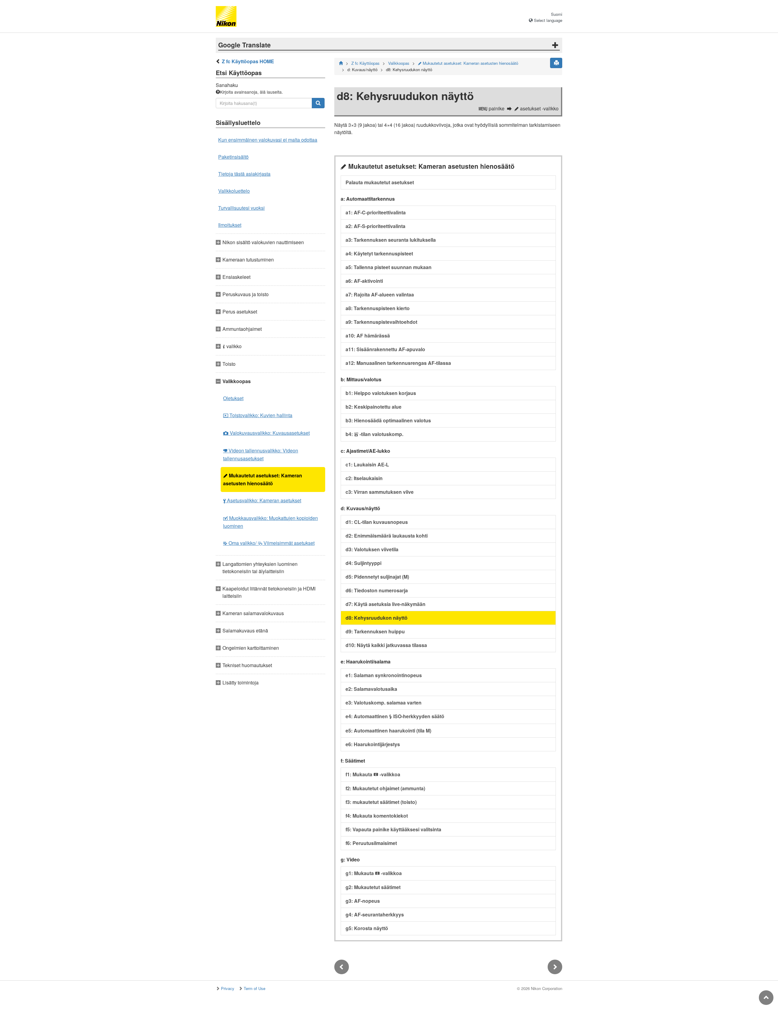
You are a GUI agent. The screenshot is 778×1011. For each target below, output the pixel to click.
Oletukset (233, 398)
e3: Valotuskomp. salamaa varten (384, 702)
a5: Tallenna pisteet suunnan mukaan (389, 267)
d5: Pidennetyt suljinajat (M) (377, 576)
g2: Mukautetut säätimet (373, 887)
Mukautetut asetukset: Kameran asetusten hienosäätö (262, 479)
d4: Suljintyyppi (363, 562)
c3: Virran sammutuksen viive (380, 491)
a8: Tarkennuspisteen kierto (378, 308)
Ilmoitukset (229, 224)
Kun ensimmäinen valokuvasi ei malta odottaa (267, 139)
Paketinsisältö (233, 156)
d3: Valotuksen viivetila (372, 549)
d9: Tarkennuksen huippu (375, 631)
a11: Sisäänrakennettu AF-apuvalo (385, 349)
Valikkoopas (398, 63)
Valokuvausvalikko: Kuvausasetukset (266, 432)
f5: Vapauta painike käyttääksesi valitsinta (393, 829)
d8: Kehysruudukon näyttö (377, 617)
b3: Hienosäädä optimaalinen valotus (388, 420)
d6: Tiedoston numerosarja (377, 590)
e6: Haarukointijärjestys (373, 744)
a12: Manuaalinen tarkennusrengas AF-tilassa (398, 362)
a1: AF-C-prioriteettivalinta (376, 212)
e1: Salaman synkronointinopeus (384, 675)
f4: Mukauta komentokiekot (377, 815)
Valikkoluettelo (234, 190)
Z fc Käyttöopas (365, 63)
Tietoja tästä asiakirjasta (244, 173)
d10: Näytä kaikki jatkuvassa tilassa (386, 645)
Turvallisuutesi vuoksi (241, 207)
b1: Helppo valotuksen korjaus (381, 393)
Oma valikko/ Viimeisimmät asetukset (269, 542)
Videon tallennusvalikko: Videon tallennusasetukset (260, 454)
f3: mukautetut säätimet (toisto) (381, 801)
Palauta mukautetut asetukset (380, 182)
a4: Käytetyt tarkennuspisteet (379, 253)
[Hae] (318, 103)
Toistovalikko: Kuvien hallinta (257, 415)
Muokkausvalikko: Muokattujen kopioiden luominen (270, 521)
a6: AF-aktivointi (364, 280)
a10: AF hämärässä (368, 335)
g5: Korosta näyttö (367, 928)
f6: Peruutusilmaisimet (371, 843)
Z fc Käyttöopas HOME (248, 61)
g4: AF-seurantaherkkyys (375, 914)
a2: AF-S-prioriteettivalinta (375, 226)
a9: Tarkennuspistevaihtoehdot (381, 321)
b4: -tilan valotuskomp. (374, 434)
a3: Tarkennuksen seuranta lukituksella (391, 239)
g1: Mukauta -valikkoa (374, 873)
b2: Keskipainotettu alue (373, 406)
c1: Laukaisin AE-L (367, 464)
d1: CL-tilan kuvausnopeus (377, 521)
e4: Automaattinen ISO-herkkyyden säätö (395, 716)
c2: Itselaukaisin (364, 478)
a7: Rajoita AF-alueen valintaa (380, 294)
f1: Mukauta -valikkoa (373, 774)
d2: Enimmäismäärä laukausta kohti (387, 535)
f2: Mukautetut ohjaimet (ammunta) (385, 788)
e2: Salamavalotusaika (371, 688)
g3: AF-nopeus (363, 900)
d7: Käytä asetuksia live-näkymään (385, 604)
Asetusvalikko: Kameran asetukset (262, 500)
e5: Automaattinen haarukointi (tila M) (388, 730)
